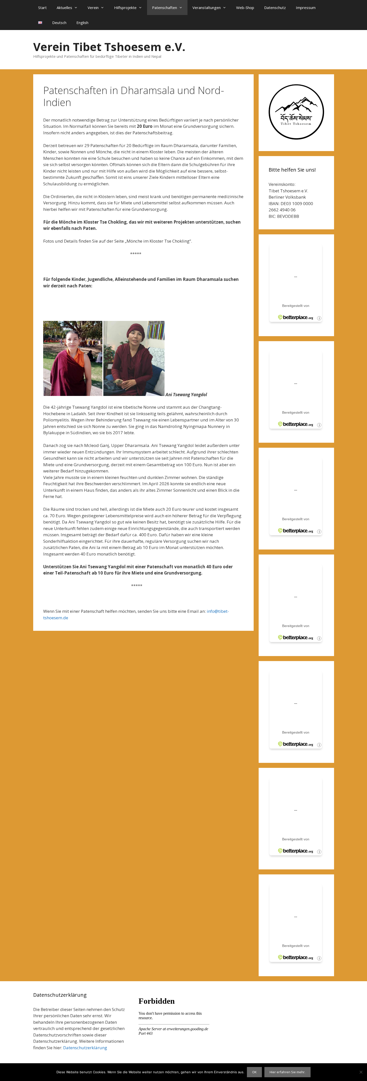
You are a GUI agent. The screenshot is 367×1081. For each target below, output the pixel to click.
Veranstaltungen (206, 7)
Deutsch (59, 22)
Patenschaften (164, 7)
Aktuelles (64, 7)
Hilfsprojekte (125, 7)
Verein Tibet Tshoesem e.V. (109, 46)
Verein (93, 7)
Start (42, 7)
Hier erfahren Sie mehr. (287, 1072)
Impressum (306, 7)
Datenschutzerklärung (85, 1047)
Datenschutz (275, 7)
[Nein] (360, 1071)
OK (254, 1072)
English (82, 22)
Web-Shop (245, 7)
